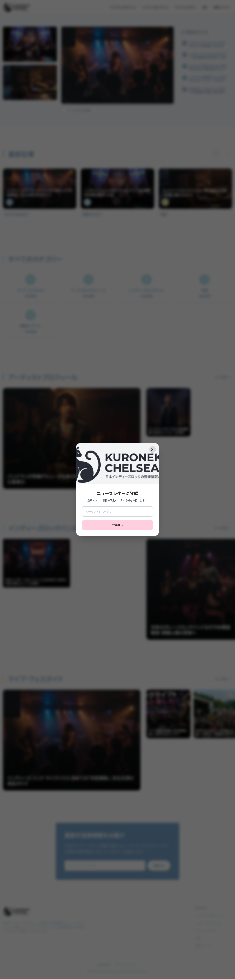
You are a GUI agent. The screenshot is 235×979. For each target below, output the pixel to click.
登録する (117, 525)
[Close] (152, 449)
